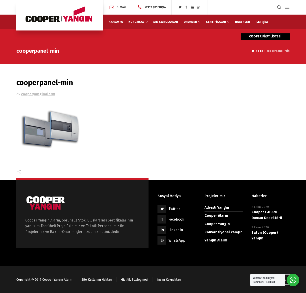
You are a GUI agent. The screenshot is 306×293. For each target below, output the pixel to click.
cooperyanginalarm (38, 94)
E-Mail (121, 7)
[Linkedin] (192, 7)
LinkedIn (175, 230)
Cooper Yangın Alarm (57, 280)
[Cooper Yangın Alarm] (59, 15)
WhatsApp (176, 240)
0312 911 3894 (155, 7)
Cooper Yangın (217, 224)
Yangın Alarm (216, 240)
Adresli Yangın (217, 207)
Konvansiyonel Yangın (224, 232)
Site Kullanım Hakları (97, 280)
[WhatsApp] (198, 7)
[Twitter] (180, 7)
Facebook (176, 219)
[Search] (279, 7)
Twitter (174, 209)
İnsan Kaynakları (169, 280)
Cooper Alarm (216, 215)
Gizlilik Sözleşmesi (134, 280)
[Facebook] (186, 7)
